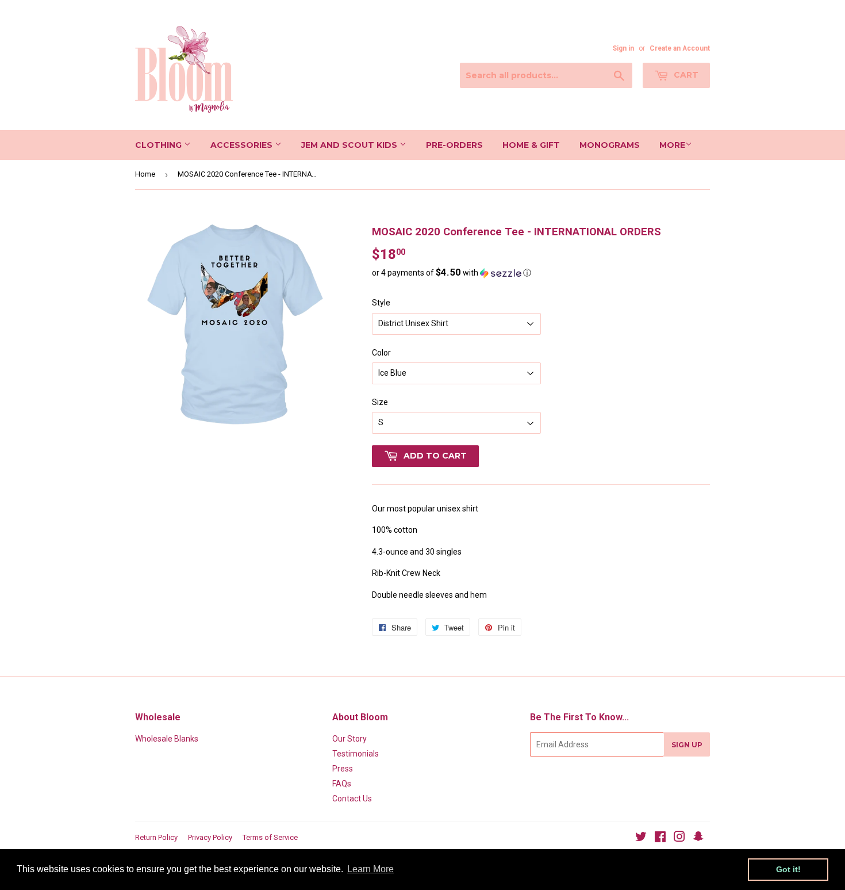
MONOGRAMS (609, 145)
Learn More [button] (370, 869)
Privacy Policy (210, 837)
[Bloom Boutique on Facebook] (660, 838)
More (672, 145)
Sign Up (686, 744)
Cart (684, 75)
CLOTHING (159, 145)
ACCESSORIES (242, 145)
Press (342, 768)
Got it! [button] (788, 869)
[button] (541, 272)
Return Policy (156, 837)
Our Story (349, 738)
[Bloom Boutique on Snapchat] (698, 838)
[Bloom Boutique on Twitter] (641, 838)
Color (381, 352)
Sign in (623, 48)
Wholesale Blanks (166, 738)
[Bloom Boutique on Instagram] (679, 838)
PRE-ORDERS (454, 145)
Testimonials (355, 753)
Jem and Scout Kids (350, 145)
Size (380, 402)
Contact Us (352, 798)
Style (381, 302)
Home (145, 174)
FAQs (341, 783)
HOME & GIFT (531, 145)
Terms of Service (270, 837)
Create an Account (680, 48)
